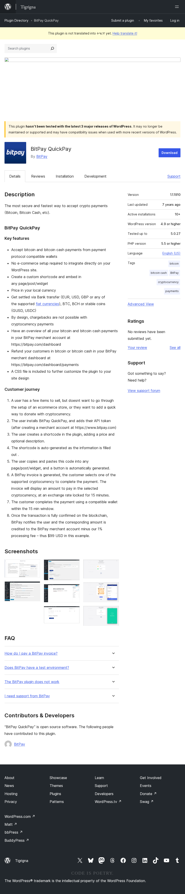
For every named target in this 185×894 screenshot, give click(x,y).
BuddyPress (17, 840)
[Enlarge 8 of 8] (113, 612)
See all (175, 347)
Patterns (57, 801)
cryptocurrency (168, 282)
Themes (56, 785)
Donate (148, 793)
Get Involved (151, 777)
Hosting (11, 793)
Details (15, 176)
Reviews (38, 176)
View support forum (144, 390)
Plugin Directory (16, 20)
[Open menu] (178, 7)
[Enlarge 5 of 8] (73, 612)
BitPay (41, 156)
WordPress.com (20, 816)
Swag (147, 801)
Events (145, 785)
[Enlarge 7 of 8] (113, 588)
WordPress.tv (108, 801)
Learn (99, 777)
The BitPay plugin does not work (32, 682)
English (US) (171, 253)
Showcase (58, 777)
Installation (65, 176)
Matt (11, 824)
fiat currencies (47, 304)
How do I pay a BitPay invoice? (31, 653)
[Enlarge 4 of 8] (73, 590)
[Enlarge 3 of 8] (73, 565)
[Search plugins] (52, 48)
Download (170, 153)
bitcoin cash (159, 272)
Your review (137, 347)
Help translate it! (125, 33)
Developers (104, 793)
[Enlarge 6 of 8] (113, 565)
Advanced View (141, 304)
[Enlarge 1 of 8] (34, 565)
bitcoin (174, 263)
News (9, 785)
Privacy (11, 801)
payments (172, 291)
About (9, 777)
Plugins (55, 793)
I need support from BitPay (27, 696)
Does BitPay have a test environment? (37, 667)
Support (173, 176)
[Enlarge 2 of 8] (34, 587)
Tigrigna (21, 860)
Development (95, 176)
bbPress (14, 832)
